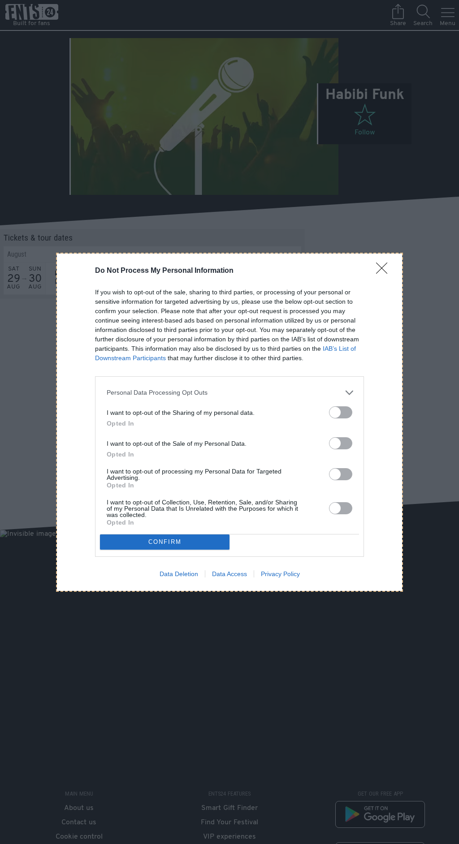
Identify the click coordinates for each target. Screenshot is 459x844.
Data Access (229, 573)
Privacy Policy (280, 573)
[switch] (340, 412)
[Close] (384, 271)
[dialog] (229, 422)
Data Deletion (179, 573)
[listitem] (229, 392)
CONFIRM (165, 541)
